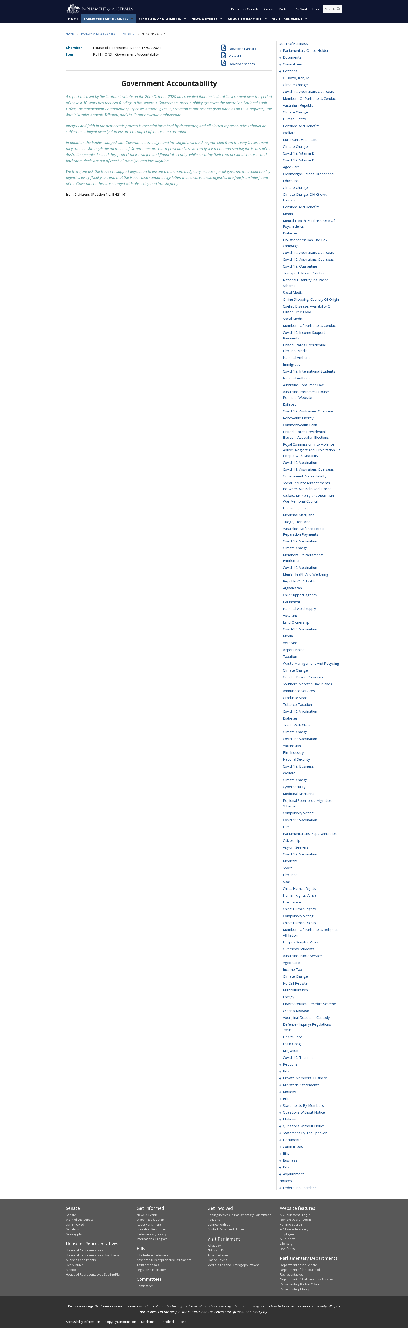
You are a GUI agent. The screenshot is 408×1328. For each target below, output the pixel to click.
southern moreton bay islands (307, 683)
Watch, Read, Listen (150, 1219)
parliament (291, 601)
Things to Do (216, 1250)
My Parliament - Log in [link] (295, 1215)
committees (293, 64)
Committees (145, 1286)
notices (285, 1180)
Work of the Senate (80, 1219)
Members (73, 1269)
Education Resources (152, 1229)
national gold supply (299, 608)
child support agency (300, 594)
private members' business (305, 1078)
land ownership (296, 622)
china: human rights (299, 888)
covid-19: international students (309, 371)
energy (288, 996)
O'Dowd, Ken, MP (297, 77)
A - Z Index (287, 1239)
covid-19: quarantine (300, 266)
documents (292, 57)
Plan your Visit (217, 1260)
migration (290, 1050)
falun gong (292, 1043)
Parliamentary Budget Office (299, 1284)
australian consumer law (303, 384)
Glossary (286, 1243)
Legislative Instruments (153, 1269)
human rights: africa (299, 895)
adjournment (293, 1174)
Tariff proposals (148, 1265)
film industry (293, 752)
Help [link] (183, 1321)
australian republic (298, 105)
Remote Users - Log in (295, 1219)
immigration (292, 364)
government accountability (305, 476)
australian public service (302, 955)
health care (292, 1036)
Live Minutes (75, 1265)
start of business (293, 43)
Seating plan (74, 1234)
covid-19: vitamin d (298, 153)
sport (287, 867)
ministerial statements (301, 1084)
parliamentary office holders (307, 50)
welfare (289, 132)
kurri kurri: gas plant (300, 139)
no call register (296, 983)
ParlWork (301, 9)
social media (293, 292)
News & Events (204, 19)
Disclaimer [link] (148, 1321)
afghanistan (292, 588)
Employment (289, 1234)
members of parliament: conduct (310, 98)
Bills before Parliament (153, 1255)
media (288, 213)
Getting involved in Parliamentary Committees (239, 1215)
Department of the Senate (298, 1265)
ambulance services (299, 690)
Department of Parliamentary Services (307, 1279)
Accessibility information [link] (83, 1321)
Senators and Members (160, 19)
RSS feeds (287, 1248)
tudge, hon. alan (296, 521)
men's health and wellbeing (305, 574)
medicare (290, 861)
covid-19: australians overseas (308, 91)
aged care (291, 167)
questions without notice (304, 1112)
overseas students (298, 948)
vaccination (292, 745)
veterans (290, 615)
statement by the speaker (305, 1132)
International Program (152, 1239)
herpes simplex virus (300, 942)
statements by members (303, 1105)
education (291, 180)
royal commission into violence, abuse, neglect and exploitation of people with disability (311, 450)
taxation (290, 656)
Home (73, 19)
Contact (269, 9)
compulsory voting (298, 813)
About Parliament (245, 19)
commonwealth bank (300, 424)
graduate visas (295, 697)
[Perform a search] (338, 9)
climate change (295, 84)
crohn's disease (296, 1010)
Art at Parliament (219, 1255)
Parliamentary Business (106, 19)
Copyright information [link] (120, 1321)
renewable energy (298, 418)
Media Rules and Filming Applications (233, 1265)
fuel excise (292, 902)
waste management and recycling (311, 663)
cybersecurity (294, 786)
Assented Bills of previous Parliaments (164, 1260)
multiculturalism (295, 990)
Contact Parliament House (226, 1229)
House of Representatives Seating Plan (93, 1274)
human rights (294, 119)
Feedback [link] (168, 1321)
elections (290, 874)
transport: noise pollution (304, 273)
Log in (316, 9)
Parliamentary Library (151, 1234)
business (290, 1160)
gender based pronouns (303, 677)
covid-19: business (298, 766)
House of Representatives (84, 1250)
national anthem (296, 357)
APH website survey (294, 1229)
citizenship (291, 840)
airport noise (294, 649)
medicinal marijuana (298, 514)
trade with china (296, 725)
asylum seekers (296, 847)
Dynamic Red (75, 1224)
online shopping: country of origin (311, 299)
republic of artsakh (299, 581)
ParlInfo (284, 9)
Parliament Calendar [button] (245, 9)
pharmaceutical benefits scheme (309, 1003)
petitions (290, 71)
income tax (292, 969)
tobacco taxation (297, 704)
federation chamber (299, 1187)
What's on (215, 1245)
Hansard (128, 33)
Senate (71, 1215)
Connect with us (219, 1224)
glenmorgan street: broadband (308, 173)
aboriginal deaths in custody (306, 1017)
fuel (286, 826)
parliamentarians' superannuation (310, 833)
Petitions (214, 1219)
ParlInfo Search (291, 1224)
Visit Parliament (287, 19)
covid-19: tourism (298, 1057)
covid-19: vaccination (300, 462)
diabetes (290, 233)
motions (289, 1091)
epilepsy (290, 404)
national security (296, 759)
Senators (72, 1229)
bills (286, 1071)
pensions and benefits (301, 125)
